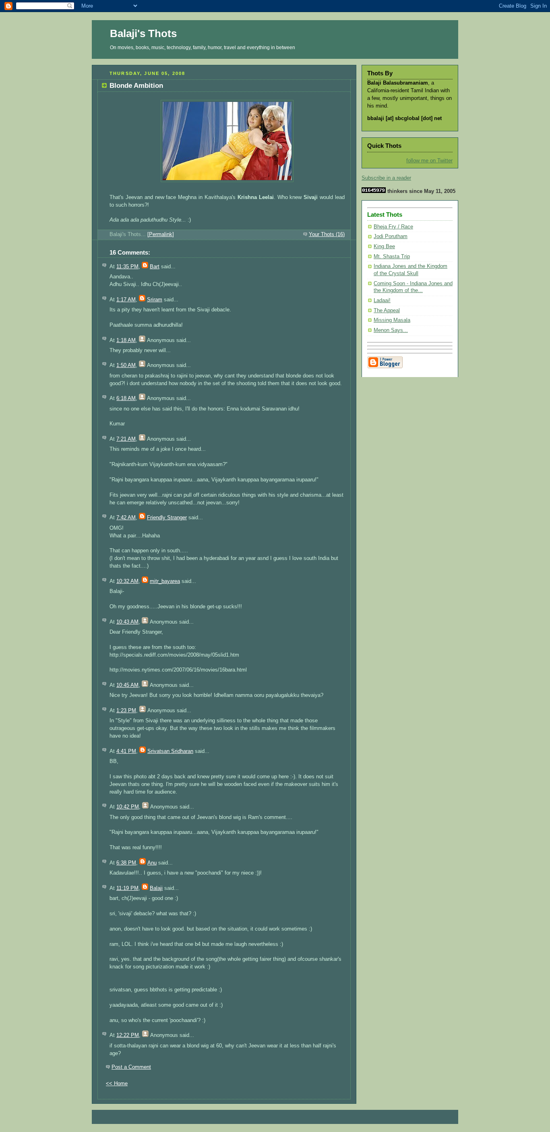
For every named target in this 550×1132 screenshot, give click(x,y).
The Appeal (387, 310)
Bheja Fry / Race (393, 227)
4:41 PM (126, 751)
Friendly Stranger (167, 517)
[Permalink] (160, 234)
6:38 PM (126, 863)
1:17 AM (126, 300)
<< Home (117, 1083)
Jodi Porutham (390, 236)
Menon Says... (391, 330)
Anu (152, 863)
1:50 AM (126, 365)
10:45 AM (127, 685)
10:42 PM (127, 807)
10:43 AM (127, 622)
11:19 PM (127, 888)
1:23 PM (126, 710)
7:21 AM (126, 439)
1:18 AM (126, 340)
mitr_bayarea (165, 581)
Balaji (156, 888)
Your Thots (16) (327, 234)
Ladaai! (382, 300)
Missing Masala (392, 320)
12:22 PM (127, 1035)
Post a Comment (131, 1067)
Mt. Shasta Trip (392, 256)
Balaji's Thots (143, 33)
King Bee (384, 246)
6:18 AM (126, 398)
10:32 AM (127, 581)
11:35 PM (127, 267)
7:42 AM (126, 517)
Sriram (154, 300)
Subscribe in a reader (386, 178)
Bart (154, 267)
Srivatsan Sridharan (170, 751)
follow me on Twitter (429, 161)
